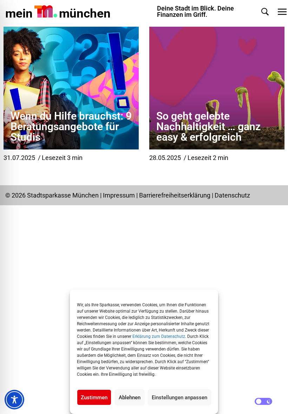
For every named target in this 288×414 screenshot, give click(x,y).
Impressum (119, 195)
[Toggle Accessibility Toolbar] (14, 399)
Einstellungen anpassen (179, 397)
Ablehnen (129, 397)
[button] (265, 12)
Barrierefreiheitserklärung (175, 195)
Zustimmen (94, 397)
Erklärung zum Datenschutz (158, 336)
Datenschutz (232, 195)
